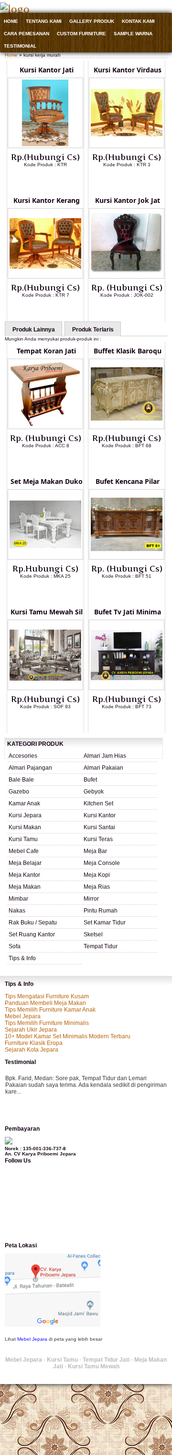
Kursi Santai (99, 827)
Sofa (15, 946)
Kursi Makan (25, 827)
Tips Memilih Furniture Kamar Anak (50, 1009)
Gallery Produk (91, 21)
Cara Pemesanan (26, 33)
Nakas (17, 910)
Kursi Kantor (100, 815)
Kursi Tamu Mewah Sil (47, 611)
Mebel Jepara (23, 1016)
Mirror (91, 898)
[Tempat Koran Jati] (45, 427)
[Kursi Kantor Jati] (45, 146)
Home (11, 21)
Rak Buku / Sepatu (33, 922)
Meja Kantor (24, 875)
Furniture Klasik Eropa (34, 1043)
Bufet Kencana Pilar (128, 481)
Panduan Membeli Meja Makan (45, 1003)
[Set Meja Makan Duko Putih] (45, 557)
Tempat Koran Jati (46, 350)
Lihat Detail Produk (52, 180)
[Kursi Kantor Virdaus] (126, 146)
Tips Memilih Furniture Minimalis (47, 1023)
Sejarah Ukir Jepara (31, 1029)
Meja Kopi (97, 875)
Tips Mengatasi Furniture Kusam (47, 996)
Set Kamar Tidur (105, 922)
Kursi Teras (98, 839)
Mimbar (18, 898)
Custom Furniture (81, 33)
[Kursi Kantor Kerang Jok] (45, 276)
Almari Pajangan (30, 767)
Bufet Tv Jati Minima (127, 611)
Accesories (23, 756)
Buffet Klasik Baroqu (127, 350)
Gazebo (19, 791)
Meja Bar (95, 851)
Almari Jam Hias (105, 756)
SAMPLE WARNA (133, 33)
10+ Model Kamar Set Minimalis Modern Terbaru (67, 1036)
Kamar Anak (24, 803)
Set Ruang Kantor (32, 934)
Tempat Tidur (101, 946)
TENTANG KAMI (44, 21)
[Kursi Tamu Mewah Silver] (45, 688)
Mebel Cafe (24, 851)
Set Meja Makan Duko (47, 481)
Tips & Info (22, 958)
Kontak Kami (138, 21)
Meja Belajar (25, 863)
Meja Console (102, 863)
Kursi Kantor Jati (47, 69)
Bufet (90, 779)
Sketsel (93, 934)
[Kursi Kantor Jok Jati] (126, 276)
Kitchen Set (98, 803)
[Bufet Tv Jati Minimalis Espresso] (126, 688)
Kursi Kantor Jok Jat (127, 200)
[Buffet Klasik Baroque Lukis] (126, 427)
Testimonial (20, 46)
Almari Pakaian (103, 767)
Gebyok (94, 791)
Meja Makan (25, 886)
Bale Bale (21, 779)
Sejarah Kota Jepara (31, 1049)
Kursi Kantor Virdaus (127, 69)
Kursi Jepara (25, 815)
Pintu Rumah (101, 910)
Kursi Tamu (23, 839)
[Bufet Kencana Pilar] (126, 557)
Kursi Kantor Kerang (46, 200)
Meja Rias (97, 886)
